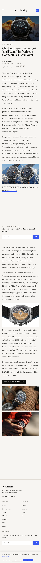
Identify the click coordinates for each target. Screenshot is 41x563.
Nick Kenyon (8, 61)
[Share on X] (7, 66)
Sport (4, 526)
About (24, 505)
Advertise (25, 509)
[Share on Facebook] (11, 66)
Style (4, 44)
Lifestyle (5, 516)
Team (24, 512)
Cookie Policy (5, 556)
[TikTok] (14, 496)
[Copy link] (3, 66)
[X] (9, 496)
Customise (6, 560)
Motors (4, 519)
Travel (4, 512)
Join (35, 236)
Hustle (4, 505)
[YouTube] (12, 496)
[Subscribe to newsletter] (37, 10)
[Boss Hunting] (20, 10)
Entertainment (6, 509)
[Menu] (3, 10)
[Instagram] (3, 496)
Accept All (28, 560)
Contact (25, 516)
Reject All (17, 560)
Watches (9, 44)
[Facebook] (6, 496)
